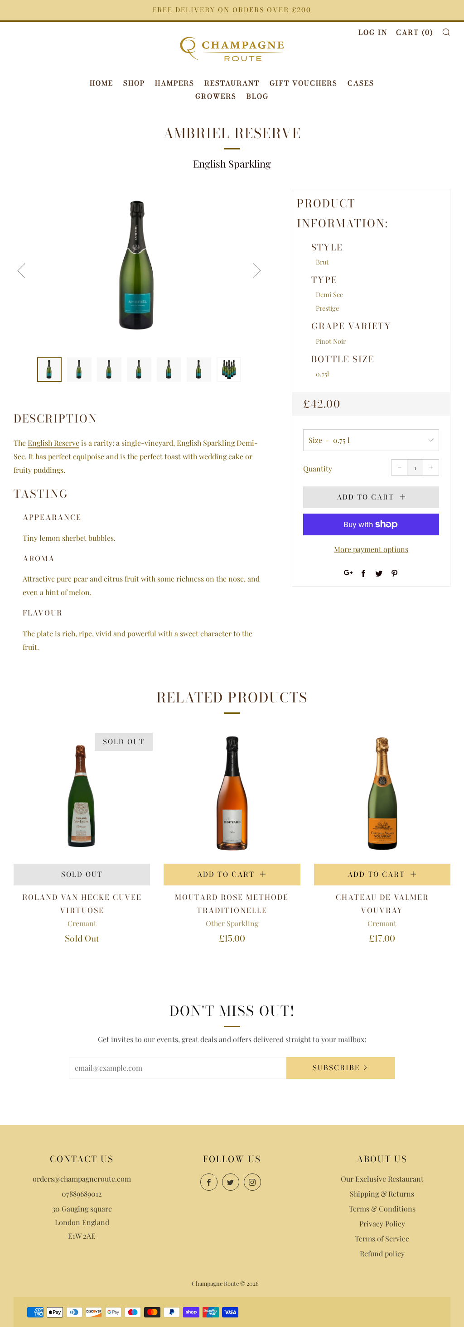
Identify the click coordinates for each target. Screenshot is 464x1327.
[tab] (49, 369)
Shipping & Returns (382, 1193)
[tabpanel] (139, 267)
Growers (216, 96)
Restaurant (232, 83)
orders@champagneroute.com (82, 1178)
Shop (134, 83)
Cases (361, 83)
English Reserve (53, 442)
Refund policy (382, 1253)
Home (101, 83)
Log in (372, 32)
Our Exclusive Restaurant (382, 1178)
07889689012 (82, 1193)
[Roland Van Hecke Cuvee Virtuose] (82, 795)
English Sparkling (232, 163)
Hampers (174, 83)
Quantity (317, 468)
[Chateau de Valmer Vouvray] (382, 795)
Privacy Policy (382, 1223)
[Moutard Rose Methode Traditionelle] (232, 795)
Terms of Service (382, 1238)
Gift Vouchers (304, 83)
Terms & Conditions (382, 1208)
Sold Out (82, 874)
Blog (257, 96)
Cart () (414, 32)
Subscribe (336, 1068)
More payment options (371, 549)
